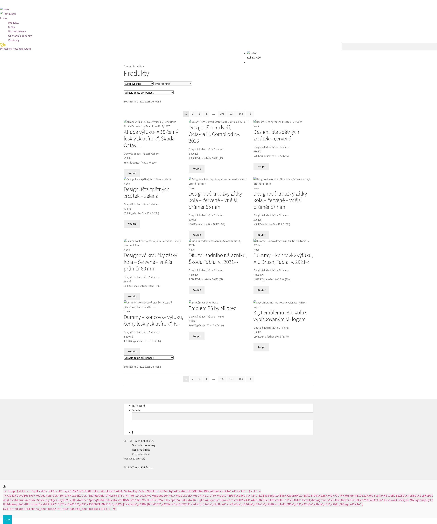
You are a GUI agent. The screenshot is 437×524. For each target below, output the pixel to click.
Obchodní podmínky (20, 35)
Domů (127, 66)
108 (241, 113)
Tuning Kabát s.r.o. (143, 441)
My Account (138, 405)
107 (231, 113)
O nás (11, 27)
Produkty (13, 22)
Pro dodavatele (17, 31)
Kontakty (13, 40)
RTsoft (141, 458)
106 (222, 113)
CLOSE (7, 519)
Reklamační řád (141, 449)
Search (136, 410)
